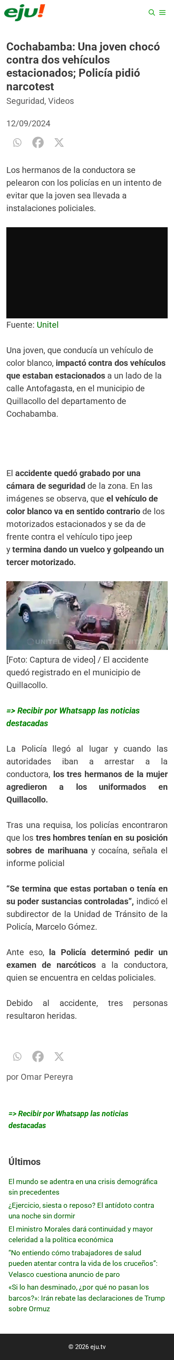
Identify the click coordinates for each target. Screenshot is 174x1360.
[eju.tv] (24, 12)
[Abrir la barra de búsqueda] (152, 12)
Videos (61, 101)
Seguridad (25, 101)
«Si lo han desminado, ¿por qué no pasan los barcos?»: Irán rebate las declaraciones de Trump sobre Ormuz (86, 1298)
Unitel (48, 325)
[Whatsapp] (17, 142)
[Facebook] (38, 142)
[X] (59, 142)
